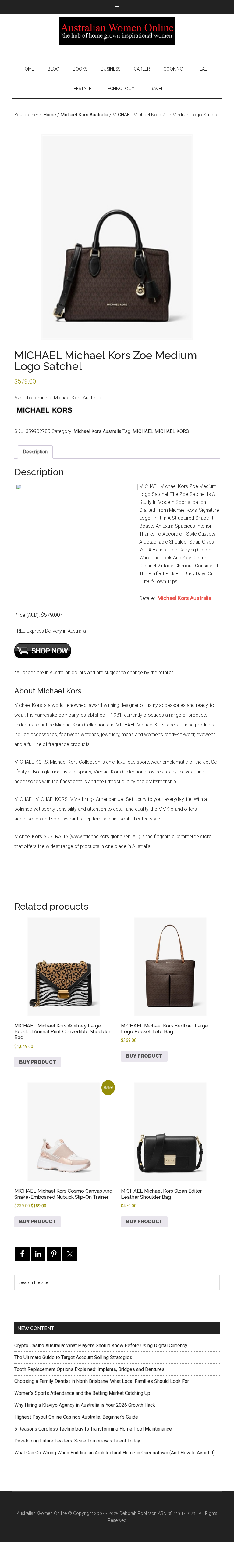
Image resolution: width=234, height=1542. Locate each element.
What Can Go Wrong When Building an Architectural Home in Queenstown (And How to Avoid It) (114, 1453)
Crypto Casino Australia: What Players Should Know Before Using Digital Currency (100, 1345)
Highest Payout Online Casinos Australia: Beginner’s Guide (76, 1417)
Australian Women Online (117, 31)
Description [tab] (35, 452)
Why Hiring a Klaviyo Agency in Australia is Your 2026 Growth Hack (84, 1405)
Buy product (37, 1062)
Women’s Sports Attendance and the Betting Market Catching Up (82, 1393)
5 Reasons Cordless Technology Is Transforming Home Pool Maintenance (93, 1429)
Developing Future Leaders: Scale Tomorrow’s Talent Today (77, 1441)
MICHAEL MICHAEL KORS (161, 431)
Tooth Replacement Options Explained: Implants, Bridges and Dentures (89, 1369)
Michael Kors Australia (84, 115)
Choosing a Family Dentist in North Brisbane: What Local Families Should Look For (101, 1381)
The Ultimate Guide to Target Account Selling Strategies (73, 1357)
